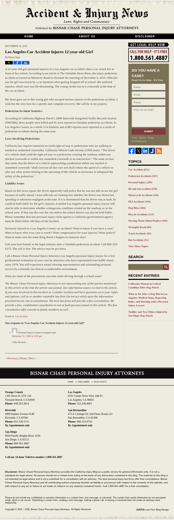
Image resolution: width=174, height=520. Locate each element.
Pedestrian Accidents (143, 176)
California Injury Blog (87, 19)
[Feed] (158, 151)
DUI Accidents (139, 201)
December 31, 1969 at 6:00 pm (27, 336)
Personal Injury (140, 182)
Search (166, 267)
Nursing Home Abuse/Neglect (147, 220)
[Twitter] (138, 151)
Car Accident (21, 316)
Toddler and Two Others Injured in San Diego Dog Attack (147, 314)
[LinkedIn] (145, 151)
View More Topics (138, 246)
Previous (11, 358)
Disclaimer (145, 36)
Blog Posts (100, 382)
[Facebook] (131, 151)
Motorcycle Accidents (143, 195)
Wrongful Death (139, 227)
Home (28, 36)
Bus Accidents (138, 240)
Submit (148, 131)
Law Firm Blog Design (152, 509)
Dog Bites (136, 208)
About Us (87, 36)
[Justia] (152, 151)
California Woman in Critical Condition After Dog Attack (144, 285)
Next (33, 358)
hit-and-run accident (142, 188)
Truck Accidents (139, 233)
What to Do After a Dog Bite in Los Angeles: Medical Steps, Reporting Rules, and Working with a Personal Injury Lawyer (148, 300)
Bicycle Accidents (141, 214)
